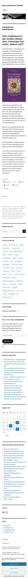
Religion (15, 287)
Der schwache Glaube (12, 5)
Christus (5, 251)
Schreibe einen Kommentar (14, 218)
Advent (5, 245)
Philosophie (12, 284)
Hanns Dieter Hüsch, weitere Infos (14, 466)
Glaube (21, 258)
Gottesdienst (19, 261)
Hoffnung (14, 264)
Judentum (4, 214)
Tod (17, 294)
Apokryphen (21, 208)
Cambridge (15, 210)
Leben (5, 274)
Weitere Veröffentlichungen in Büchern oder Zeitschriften (11, 547)
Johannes (19, 268)
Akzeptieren (14, 564)
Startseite (5, 539)
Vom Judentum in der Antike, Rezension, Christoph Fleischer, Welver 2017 (13, 40)
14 (17, 422)
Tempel (4, 218)
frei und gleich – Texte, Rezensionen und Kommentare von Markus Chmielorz (15, 462)
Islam (21, 264)
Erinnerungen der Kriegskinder (14, 455)
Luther (16, 274)
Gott (11, 261)
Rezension (4, 208)
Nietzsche (20, 281)
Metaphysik (6, 277)
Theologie (11, 294)
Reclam (23, 214)
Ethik (4, 255)
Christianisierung (6, 211)
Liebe (10, 274)
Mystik (14, 277)
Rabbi (13, 214)
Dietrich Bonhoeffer (16, 251)
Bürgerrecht (8, 210)
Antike (10, 208)
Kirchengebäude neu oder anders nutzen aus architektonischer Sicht (14, 486)
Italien (14, 213)
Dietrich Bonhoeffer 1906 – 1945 (14, 453)
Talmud (21, 216)
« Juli (7, 435)
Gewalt (14, 258)
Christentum (16, 248)
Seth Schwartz (6, 216)
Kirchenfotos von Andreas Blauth (14, 482)
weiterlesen (6, 173)
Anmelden (7, 525)
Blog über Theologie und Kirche (14, 451)
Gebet (16, 255)
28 (17, 429)
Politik (20, 284)
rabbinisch (18, 214)
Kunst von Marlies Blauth (12, 497)
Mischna (10, 214)
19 (10, 426)
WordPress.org (8, 532)
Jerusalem (18, 213)
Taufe (5, 294)
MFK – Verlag (8, 499)
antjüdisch (15, 208)
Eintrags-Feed (8, 528)
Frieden (10, 255)
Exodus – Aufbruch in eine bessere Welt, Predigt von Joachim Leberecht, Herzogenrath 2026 (15, 379)
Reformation (7, 287)
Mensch (22, 274)
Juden (23, 213)
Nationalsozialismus (9, 281)
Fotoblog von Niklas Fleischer (13, 458)
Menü (4, 10)
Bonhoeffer (6, 248)
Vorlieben (14, 572)
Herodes (10, 213)
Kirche (13, 271)
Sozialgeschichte (14, 216)
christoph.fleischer (7, 206)
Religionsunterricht (9, 291)
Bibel (3, 210)
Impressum (15, 576)
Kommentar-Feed (9, 530)
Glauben (5, 261)
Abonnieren (7, 341)
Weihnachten (7, 297)
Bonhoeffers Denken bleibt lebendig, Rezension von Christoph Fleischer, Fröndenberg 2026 (15, 397)
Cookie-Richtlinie (8, 576)
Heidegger (6, 264)
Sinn (22, 291)
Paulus (5, 284)
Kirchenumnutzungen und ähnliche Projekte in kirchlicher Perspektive (14, 493)
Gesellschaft (6, 258)
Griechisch (13, 211)
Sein (18, 291)
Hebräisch (4, 213)
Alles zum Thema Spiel (11, 449)
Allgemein (22, 206)
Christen (20, 210)
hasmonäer (19, 211)
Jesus (13, 268)
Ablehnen (14, 568)
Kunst (19, 271)
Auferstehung (13, 245)
